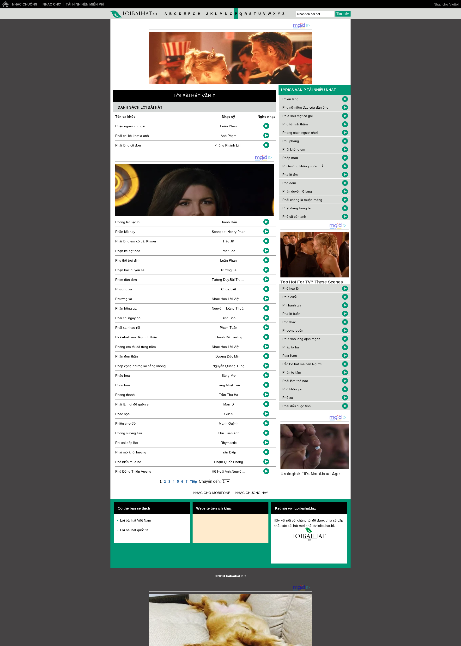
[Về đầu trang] (456, 641)
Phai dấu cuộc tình (296, 406)
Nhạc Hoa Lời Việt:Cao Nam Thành (239, 347)
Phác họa (122, 414)
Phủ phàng (290, 141)
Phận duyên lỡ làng (297, 191)
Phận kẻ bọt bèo (127, 251)
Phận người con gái (130, 126)
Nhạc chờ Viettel (446, 4)
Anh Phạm (229, 136)
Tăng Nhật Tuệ (228, 385)
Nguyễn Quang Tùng (228, 366)
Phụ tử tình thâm (295, 124)
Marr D (228, 404)
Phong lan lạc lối (127, 222)
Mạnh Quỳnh (228, 423)
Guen (228, 414)
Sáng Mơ (229, 375)
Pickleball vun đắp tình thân (136, 337)
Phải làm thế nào (295, 381)
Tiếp (193, 481)
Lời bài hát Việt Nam (135, 520)
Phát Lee (228, 251)
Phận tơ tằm (291, 372)
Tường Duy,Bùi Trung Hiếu (232, 280)
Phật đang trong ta (296, 208)
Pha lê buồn (291, 314)
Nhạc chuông (24, 4)
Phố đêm (289, 183)
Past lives (289, 356)
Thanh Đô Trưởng (228, 337)
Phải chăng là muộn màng (302, 200)
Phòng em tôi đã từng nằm (135, 347)
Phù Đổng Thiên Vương (133, 471)
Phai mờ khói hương (130, 452)
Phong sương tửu (128, 433)
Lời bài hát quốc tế (134, 530)
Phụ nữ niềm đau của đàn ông (305, 107)
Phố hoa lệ (290, 288)
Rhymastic (229, 443)
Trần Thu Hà (228, 395)
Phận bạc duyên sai (130, 270)
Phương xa (123, 289)
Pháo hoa (122, 375)
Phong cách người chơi (300, 133)
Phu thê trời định (127, 260)
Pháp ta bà (290, 347)
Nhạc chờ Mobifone (211, 493)
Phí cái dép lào (126, 443)
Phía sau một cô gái (297, 116)
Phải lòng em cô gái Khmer (135, 241)
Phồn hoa (122, 385)
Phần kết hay (125, 232)
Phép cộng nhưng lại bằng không (140, 366)
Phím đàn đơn (126, 280)
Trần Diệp (228, 452)
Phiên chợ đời (125, 423)
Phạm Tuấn (228, 327)
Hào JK (228, 241)
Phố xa (287, 397)
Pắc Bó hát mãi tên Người (301, 364)
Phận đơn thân (126, 356)
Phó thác (289, 322)
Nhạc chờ (51, 4)
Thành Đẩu (228, 222)
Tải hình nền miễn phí (85, 4)
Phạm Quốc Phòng (228, 462)
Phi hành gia (291, 305)
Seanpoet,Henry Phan (228, 232)
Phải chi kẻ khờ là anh (132, 136)
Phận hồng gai (126, 308)
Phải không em (293, 149)
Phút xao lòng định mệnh (301, 339)
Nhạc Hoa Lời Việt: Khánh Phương (238, 299)
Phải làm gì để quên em (133, 404)
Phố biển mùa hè (128, 462)
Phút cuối (289, 297)
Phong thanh (125, 395)
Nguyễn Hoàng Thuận (228, 308)
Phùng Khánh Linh (228, 145)
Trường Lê (228, 270)
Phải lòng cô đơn (128, 145)
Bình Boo (229, 318)
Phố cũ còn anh (294, 216)
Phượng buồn (292, 330)
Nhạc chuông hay (251, 493)
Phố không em (293, 389)
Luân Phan (228, 126)
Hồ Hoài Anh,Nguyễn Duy (231, 471)
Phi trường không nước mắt (303, 166)
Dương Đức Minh (228, 356)
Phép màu (290, 158)
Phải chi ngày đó (127, 318)
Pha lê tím (290, 174)
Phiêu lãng (290, 99)
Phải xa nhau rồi (127, 327)
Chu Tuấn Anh (228, 433)
